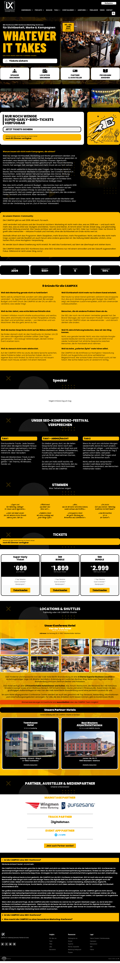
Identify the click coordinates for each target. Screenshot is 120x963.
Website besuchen (30, 767)
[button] (27, 10)
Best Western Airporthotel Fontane (89, 725)
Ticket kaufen (20, 590)
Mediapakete (109, 3)
